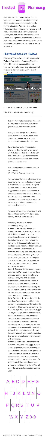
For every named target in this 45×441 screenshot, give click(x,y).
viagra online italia (33, 40)
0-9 (33, 416)
